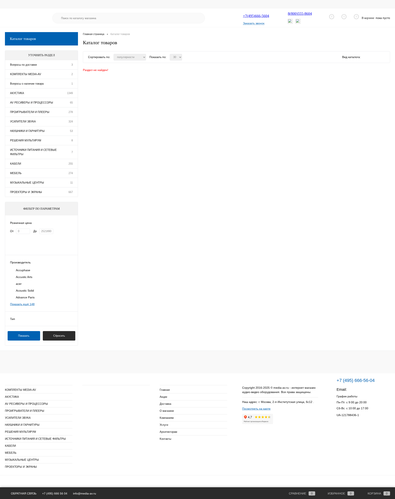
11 (71, 182)
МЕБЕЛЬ (16, 173)
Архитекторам (168, 431)
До (35, 231)
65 (71, 102)
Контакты (165, 438)
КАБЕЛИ (15, 163)
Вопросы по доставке (23, 64)
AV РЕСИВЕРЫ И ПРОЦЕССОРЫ (31, 102)
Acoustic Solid (25, 290)
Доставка (165, 403)
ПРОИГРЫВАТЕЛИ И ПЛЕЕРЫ (29, 112)
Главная (165, 389)
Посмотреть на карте (256, 408)
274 (71, 173)
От (12, 231)
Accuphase (23, 270)
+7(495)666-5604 (256, 16)
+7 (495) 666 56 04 (54, 493)
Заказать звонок (253, 23)
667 (71, 192)
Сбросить (59, 335)
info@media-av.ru (362, 389)
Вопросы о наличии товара (27, 83)
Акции (163, 396)
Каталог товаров (23, 39)
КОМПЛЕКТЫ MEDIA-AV (25, 74)
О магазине (167, 410)
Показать (23, 335)
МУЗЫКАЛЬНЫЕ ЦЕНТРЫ (27, 182)
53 (71, 131)
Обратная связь (23, 493)
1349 (70, 93)
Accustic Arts (24, 277)
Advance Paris (25, 297)
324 (71, 121)
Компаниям (167, 417)
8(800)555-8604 (300, 14)
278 (71, 112)
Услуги (164, 424)
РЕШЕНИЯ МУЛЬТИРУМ (25, 140)
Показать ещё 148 (22, 304)
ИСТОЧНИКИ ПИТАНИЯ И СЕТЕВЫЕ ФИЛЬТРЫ (33, 152)
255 (71, 163)
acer (19, 283)
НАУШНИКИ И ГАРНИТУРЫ (27, 131)
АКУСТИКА (17, 93)
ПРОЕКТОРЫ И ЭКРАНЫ (26, 192)
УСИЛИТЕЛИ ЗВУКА (23, 121)
